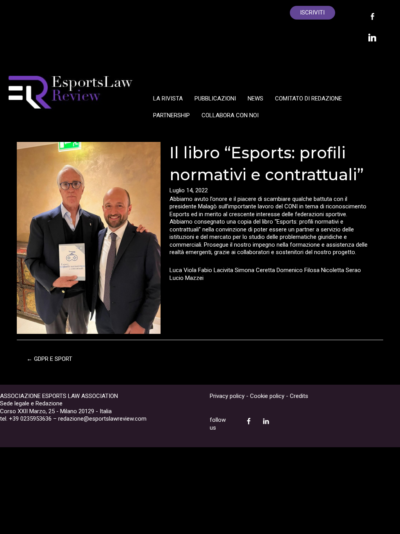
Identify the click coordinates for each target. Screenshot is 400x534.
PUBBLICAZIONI (215, 98)
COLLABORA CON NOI (230, 115)
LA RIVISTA (168, 98)
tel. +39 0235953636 (26, 418)
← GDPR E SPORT (49, 358)
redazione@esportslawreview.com (102, 418)
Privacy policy (227, 396)
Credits (299, 396)
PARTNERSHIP (171, 115)
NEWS (255, 98)
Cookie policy (267, 396)
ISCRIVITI (312, 12)
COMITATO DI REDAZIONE (308, 98)
